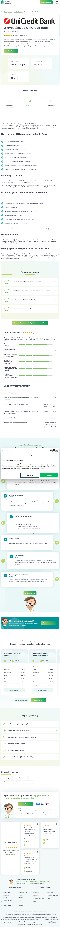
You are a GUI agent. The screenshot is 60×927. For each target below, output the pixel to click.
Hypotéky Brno (20, 905)
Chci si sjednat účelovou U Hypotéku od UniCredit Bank (30, 323)
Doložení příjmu (6, 778)
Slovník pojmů (50, 892)
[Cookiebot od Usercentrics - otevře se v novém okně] (51, 450)
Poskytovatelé (8, 12)
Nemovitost (39, 778)
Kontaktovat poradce (48, 622)
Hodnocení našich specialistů (20, 35)
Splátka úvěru (5, 782)
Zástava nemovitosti (28, 782)
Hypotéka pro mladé (8, 900)
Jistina (31, 778)
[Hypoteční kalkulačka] (6, 2)
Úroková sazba (16, 782)
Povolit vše (49, 475)
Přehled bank (36, 892)
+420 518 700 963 (22, 881)
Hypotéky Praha (7, 905)
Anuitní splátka (17, 778)
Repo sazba (48, 778)
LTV (25, 778)
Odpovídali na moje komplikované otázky (40, 654)
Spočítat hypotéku (46, 2)
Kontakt (34, 901)
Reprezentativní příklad (38, 898)
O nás (48, 898)
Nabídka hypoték (7, 892)
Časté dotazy (36, 895)
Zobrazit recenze (10, 854)
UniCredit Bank (18, 12)
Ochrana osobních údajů (18, 911)
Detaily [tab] (30, 455)
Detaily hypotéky (14, 690)
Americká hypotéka (22, 892)
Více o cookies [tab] (50, 455)
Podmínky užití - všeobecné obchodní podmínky (36, 911)
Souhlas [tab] (10, 455)
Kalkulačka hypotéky (10, 50)
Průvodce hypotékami (52, 895)
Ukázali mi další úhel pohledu (12, 654)
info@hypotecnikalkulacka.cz (41, 881)
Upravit (29, 475)
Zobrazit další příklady (21, 700)
